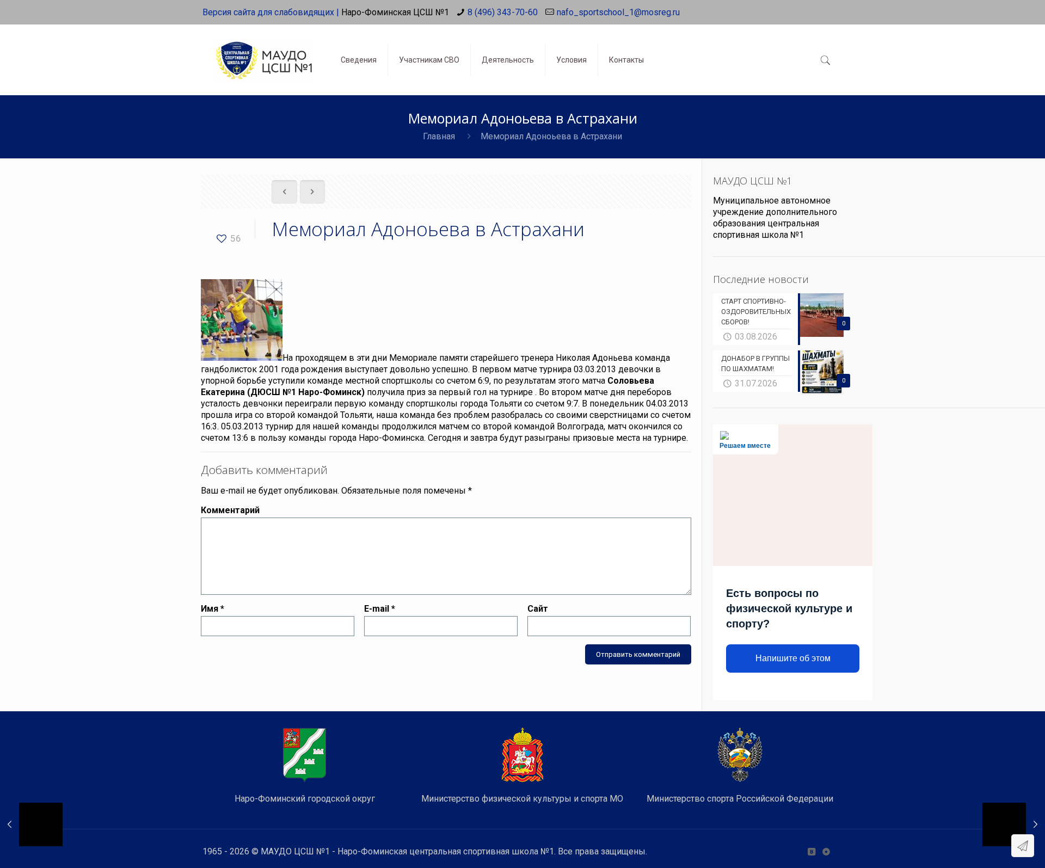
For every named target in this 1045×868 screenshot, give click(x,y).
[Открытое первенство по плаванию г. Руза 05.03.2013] (31, 824)
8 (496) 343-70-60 (503, 12)
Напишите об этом (793, 658)
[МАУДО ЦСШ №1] (263, 51)
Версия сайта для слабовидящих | (270, 12)
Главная (439, 136)
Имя (212, 609)
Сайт (537, 609)
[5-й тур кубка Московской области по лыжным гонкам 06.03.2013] (1013, 824)
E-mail (379, 609)
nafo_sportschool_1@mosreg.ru (618, 12)
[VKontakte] (811, 852)
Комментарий (230, 510)
